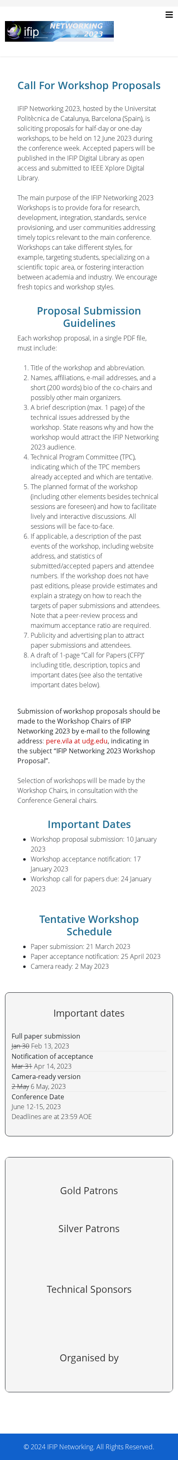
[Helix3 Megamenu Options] (169, 15)
